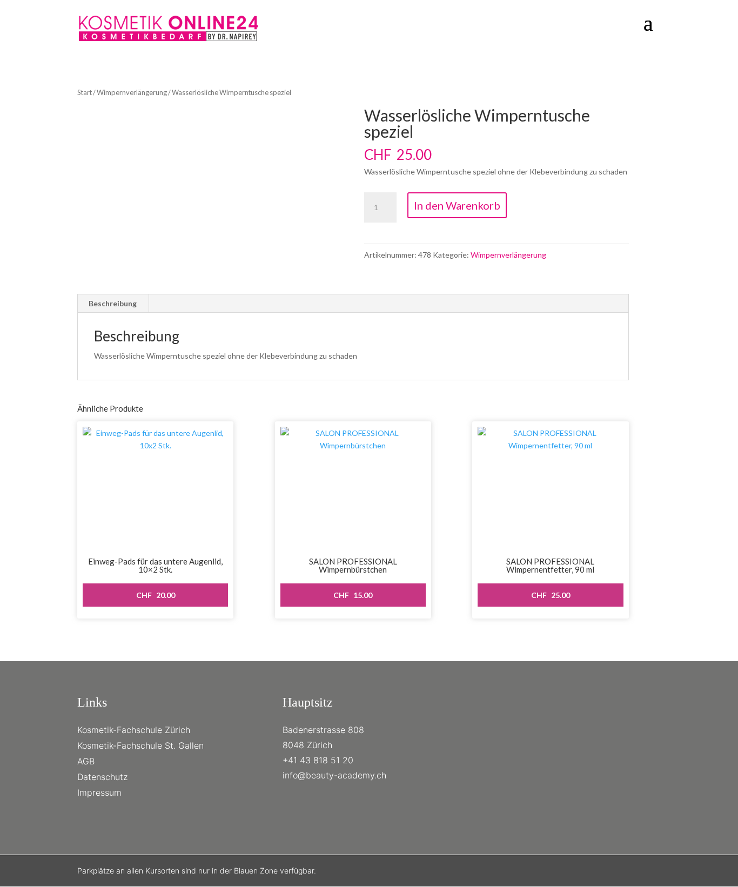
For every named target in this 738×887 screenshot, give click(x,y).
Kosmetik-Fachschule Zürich (133, 729)
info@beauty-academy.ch (334, 775)
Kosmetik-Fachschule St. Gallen (140, 745)
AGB (86, 761)
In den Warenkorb (457, 205)
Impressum (99, 792)
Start (84, 92)
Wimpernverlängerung (132, 92)
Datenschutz (102, 776)
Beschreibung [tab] (113, 303)
